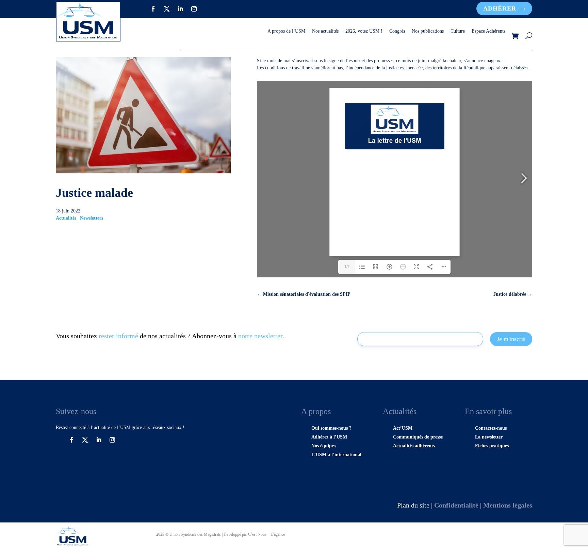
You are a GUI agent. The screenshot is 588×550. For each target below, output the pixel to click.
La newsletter (489, 437)
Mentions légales (507, 505)
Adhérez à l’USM (329, 437)
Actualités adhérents (414, 445)
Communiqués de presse (418, 437)
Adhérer (499, 8)
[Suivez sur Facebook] (153, 8)
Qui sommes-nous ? (331, 428)
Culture (458, 31)
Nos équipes (323, 445)
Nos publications (428, 31)
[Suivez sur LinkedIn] (180, 8)
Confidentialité (456, 505)
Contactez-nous (491, 428)
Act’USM (402, 428)
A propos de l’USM (286, 31)
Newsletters (91, 218)
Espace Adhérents (488, 31)
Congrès (397, 31)
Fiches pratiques (492, 445)
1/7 (346, 266)
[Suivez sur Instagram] (194, 8)
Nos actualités (325, 31)
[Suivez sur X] (166, 8)
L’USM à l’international (336, 454)
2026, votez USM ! (363, 31)
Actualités (66, 218)
